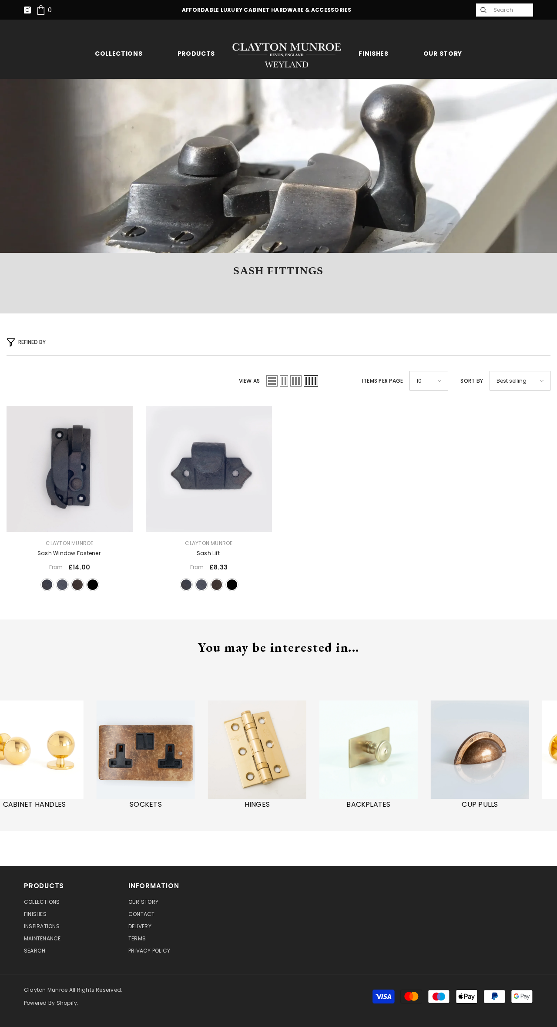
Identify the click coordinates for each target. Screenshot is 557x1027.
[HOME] (286, 55)
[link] (44, 10)
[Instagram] (27, 10)
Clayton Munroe (69, 543)
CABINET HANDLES (71, 804)
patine (77, 584)
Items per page (382, 380)
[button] (272, 381)
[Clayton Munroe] (71, 749)
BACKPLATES (405, 804)
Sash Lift (209, 553)
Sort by (471, 380)
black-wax (47, 584)
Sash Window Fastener (69, 553)
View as (249, 380)
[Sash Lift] (209, 469)
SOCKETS (183, 804)
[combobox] (511, 10)
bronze (62, 584)
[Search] (482, 10)
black (92, 584)
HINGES (294, 804)
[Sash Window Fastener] (70, 469)
